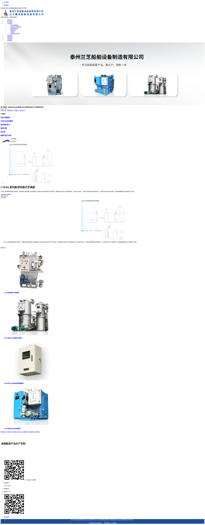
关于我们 (6, 2)
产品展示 (9, 23)
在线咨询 (3, 194)
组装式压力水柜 (14, 33)
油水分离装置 (14, 25)
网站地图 (106, 522)
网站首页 (9, 20)
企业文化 (9, 35)
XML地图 (113, 522)
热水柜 (12, 32)
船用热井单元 (14, 28)
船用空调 (13, 30)
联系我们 (6, 5)
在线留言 (9, 38)
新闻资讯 (9, 37)
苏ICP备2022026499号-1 (95, 522)
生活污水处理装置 (15, 27)
